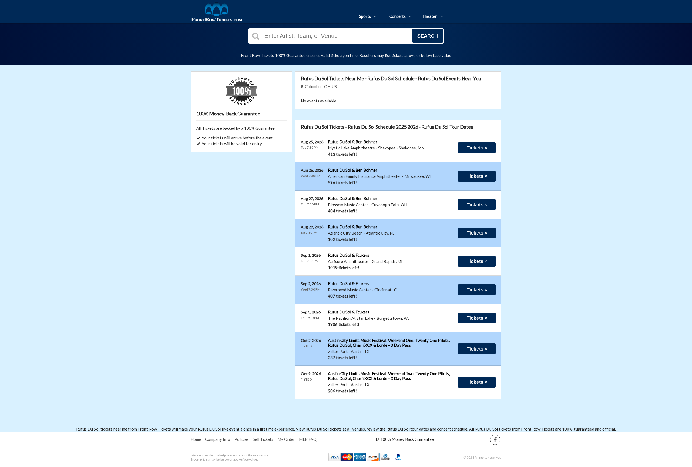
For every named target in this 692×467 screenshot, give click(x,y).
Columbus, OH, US (320, 86)
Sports (365, 16)
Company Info (217, 439)
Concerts (397, 16)
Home (196, 439)
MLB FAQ (308, 439)
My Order (286, 439)
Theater (430, 16)
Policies (241, 439)
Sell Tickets (263, 439)
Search (427, 36)
